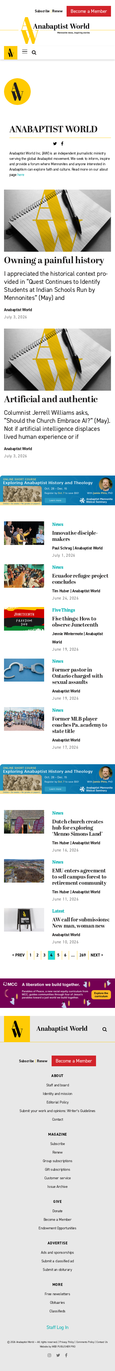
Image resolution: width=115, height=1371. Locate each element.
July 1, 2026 (63, 555)
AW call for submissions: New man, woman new (80, 923)
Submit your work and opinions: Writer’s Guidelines (57, 1110)
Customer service (57, 1178)
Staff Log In (57, 1327)
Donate (57, 1211)
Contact (57, 1119)
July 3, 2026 (15, 317)
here (20, 174)
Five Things (63, 610)
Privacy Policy (66, 1342)
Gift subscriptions (57, 1169)
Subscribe (42, 11)
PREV (20, 955)
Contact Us (102, 1342)
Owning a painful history (55, 261)
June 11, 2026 (65, 899)
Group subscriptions (57, 1160)
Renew (57, 11)
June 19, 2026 (65, 649)
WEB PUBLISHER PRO (63, 1346)
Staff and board (57, 1085)
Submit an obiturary (57, 1269)
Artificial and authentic (51, 400)
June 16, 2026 (65, 850)
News (57, 524)
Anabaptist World (18, 309)
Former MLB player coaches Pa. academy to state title (79, 725)
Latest (58, 911)
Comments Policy (85, 1342)
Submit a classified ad (57, 1261)
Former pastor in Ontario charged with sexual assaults (77, 676)
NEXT (95, 955)
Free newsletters (57, 1294)
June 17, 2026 (65, 747)
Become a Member (89, 11)
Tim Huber (60, 591)
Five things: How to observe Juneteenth (75, 622)
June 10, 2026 (65, 942)
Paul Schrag (62, 548)
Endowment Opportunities (57, 1228)
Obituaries (57, 1302)
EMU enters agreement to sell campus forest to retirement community (79, 877)
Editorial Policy (58, 1102)
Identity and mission (57, 1093)
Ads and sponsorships (57, 1252)
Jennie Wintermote (67, 633)
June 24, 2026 (65, 598)
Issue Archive (57, 1186)
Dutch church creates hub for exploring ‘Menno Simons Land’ (77, 828)
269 (82, 955)
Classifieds (57, 1311)
